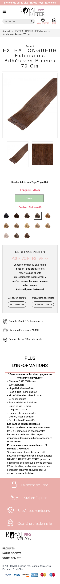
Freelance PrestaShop (13, 569)
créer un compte (43, 304)
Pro (54, 23)
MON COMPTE (43, 23)
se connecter (17, 304)
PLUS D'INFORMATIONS (30, 362)
